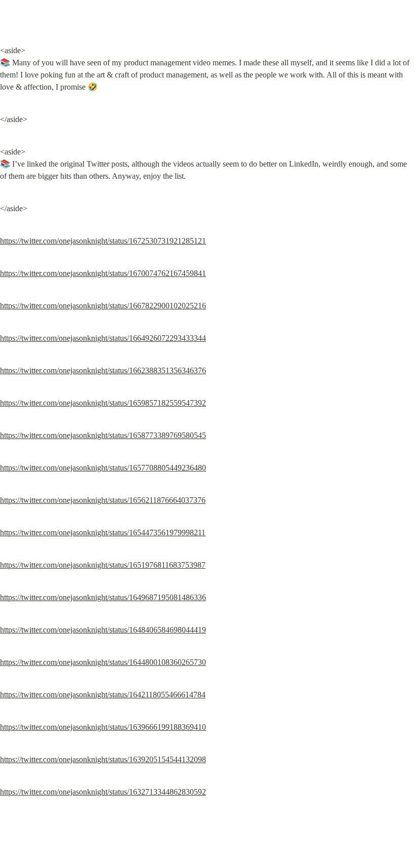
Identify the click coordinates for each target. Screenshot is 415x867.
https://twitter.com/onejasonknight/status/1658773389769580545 (103, 435)
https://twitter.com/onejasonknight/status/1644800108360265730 (103, 662)
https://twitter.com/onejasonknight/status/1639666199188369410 (103, 727)
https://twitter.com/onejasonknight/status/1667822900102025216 (103, 305)
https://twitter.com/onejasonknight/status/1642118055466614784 (102, 694)
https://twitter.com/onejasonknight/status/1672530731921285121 (103, 241)
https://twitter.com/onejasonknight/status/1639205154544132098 (103, 759)
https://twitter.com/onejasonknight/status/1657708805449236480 (103, 467)
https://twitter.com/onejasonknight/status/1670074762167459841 (103, 273)
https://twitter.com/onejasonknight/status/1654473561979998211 (102, 532)
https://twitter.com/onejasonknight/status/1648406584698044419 (103, 629)
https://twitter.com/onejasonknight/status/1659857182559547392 (103, 403)
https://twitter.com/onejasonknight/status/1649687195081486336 (103, 597)
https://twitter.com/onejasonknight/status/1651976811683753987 (102, 565)
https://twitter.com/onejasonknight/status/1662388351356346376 (103, 370)
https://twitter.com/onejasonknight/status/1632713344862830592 (103, 791)
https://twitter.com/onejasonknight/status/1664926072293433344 (103, 338)
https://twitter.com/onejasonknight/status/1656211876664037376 (102, 500)
